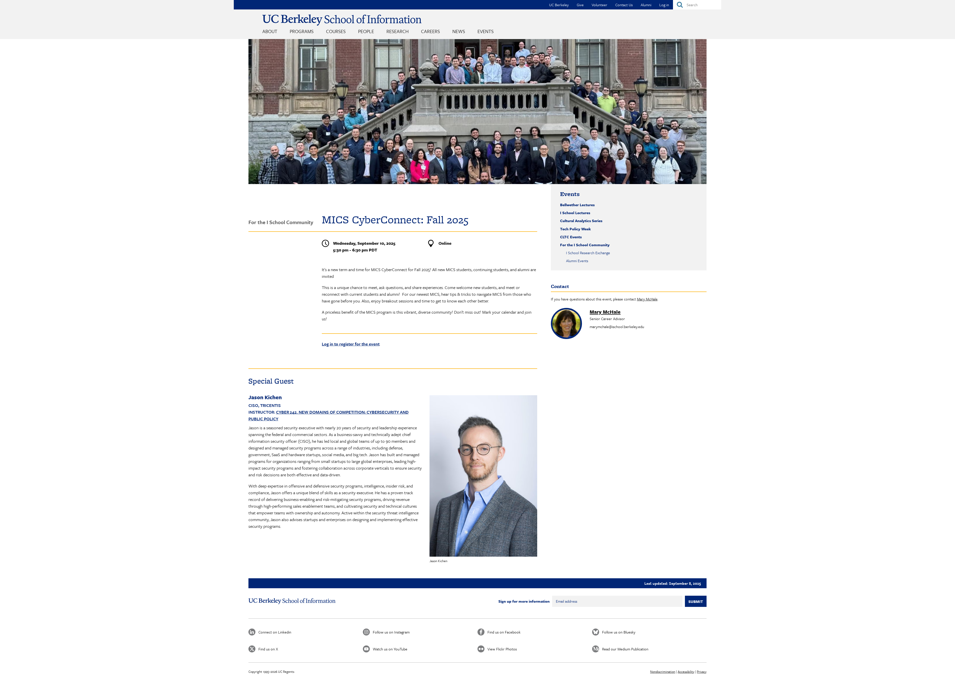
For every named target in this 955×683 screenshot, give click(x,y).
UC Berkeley (559, 4)
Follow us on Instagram (391, 632)
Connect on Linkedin (274, 632)
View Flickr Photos (502, 649)
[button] (483, 476)
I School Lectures (575, 212)
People (366, 31)
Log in (664, 4)
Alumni (646, 4)
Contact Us (624, 4)
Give (580, 4)
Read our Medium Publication (625, 649)
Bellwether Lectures (577, 204)
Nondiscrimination (662, 671)
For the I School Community (585, 244)
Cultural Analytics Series (581, 220)
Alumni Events (577, 260)
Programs (302, 31)
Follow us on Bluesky (618, 632)
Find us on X (268, 649)
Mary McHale (647, 299)
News (458, 31)
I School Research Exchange (588, 252)
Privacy (702, 671)
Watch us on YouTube (390, 649)
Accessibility (686, 671)
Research (397, 31)
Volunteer (599, 4)
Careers (430, 31)
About (269, 31)
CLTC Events (571, 237)
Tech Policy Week (575, 229)
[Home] (342, 20)
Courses (336, 31)
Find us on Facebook (504, 632)
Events (486, 31)
